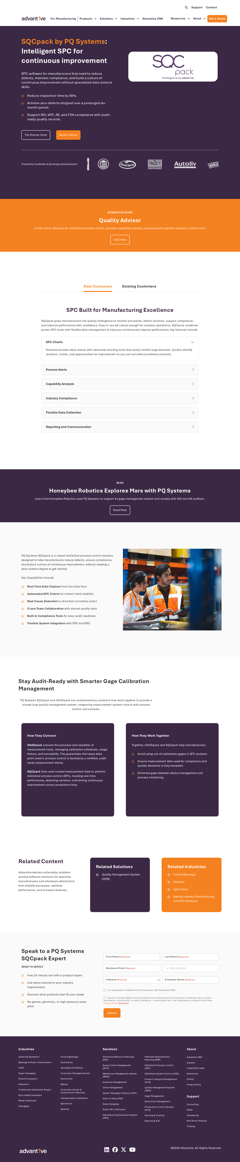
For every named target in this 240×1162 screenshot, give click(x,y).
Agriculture (180, 889)
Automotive (67, 1062)
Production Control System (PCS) (159, 1108)
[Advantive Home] (33, 18)
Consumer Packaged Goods (75, 1073)
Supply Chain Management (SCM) (117, 1067)
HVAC (21, 1067)
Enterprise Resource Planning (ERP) (118, 1058)
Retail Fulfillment (27, 1100)
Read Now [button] (120, 510)
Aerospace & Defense (72, 1067)
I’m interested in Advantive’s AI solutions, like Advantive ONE (141, 990)
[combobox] (165, 968)
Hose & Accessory (27, 1078)
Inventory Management (115, 1082)
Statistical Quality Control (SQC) (162, 1073)
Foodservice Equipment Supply (34, 1089)
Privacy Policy (110, 1003)
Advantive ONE (152, 18)
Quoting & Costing (154, 1115)
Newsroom (192, 1073)
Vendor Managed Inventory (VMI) (120, 1093)
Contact (211, 7)
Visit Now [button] (120, 239)
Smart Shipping (111, 1104)
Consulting (193, 1104)
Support (197, 7)
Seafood (178, 882)
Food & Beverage (184, 874)
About (197, 18)
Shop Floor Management (157, 1101)
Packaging (23, 1106)
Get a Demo (217, 18)
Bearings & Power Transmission (34, 1062)
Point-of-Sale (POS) (113, 1098)
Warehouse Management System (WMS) (120, 1075)
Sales (189, 1109)
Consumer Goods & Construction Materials (73, 1091)
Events (190, 1079)
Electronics (67, 1078)
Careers (191, 1062)
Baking (64, 1084)
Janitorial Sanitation (29, 1056)
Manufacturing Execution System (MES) (120, 1116)
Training (191, 1126)
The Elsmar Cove (36, 135)
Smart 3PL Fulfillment (114, 1109)
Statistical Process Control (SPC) (159, 1067)
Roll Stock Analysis (197, 1120)
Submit (112, 1013)
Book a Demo (68, 135)
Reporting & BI (152, 1121)
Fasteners (23, 1084)
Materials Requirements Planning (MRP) (157, 1058)
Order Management (113, 1087)
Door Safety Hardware (30, 1095)
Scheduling (193, 1115)
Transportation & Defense (74, 1098)
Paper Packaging (27, 1073)
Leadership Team (196, 1068)
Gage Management (154, 1096)
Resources (178, 18)
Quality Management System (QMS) (160, 1089)
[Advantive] (33, 1151)
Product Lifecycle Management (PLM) (161, 1081)
